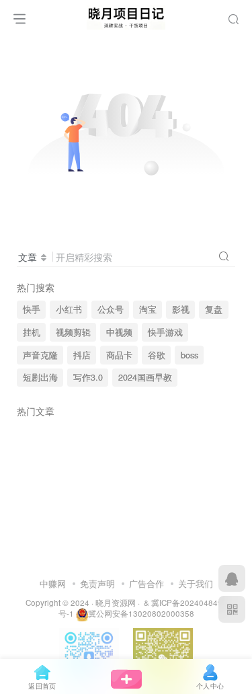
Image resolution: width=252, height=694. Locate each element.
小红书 (69, 309)
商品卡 (119, 355)
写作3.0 (88, 377)
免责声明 (97, 583)
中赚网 (53, 583)
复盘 (213, 309)
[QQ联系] (231, 578)
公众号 (110, 309)
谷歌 (156, 355)
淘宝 (148, 309)
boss (189, 355)
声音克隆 (40, 355)
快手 (31, 309)
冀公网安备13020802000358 (141, 613)
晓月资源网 (115, 602)
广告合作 (146, 583)
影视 (181, 309)
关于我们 (195, 583)
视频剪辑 (73, 332)
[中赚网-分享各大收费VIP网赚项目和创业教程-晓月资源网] (126, 15)
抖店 (82, 355)
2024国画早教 (145, 377)
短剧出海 (40, 377)
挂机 (31, 332)
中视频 (119, 332)
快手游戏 (165, 332)
